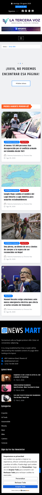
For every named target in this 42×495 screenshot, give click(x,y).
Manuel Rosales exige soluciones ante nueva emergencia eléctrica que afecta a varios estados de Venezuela (21, 302)
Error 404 (12, 47)
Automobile (5, 421)
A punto (4, 413)
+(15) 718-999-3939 (11, 364)
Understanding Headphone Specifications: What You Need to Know (26, 386)
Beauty (4, 426)
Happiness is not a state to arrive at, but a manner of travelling (27, 376)
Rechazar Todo (20, 482)
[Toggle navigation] (21, 38)
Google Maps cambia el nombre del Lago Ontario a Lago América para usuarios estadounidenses (19, 196)
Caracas (4, 443)
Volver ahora (21, 83)
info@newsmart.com (11, 361)
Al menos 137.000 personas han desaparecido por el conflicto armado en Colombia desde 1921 (20, 148)
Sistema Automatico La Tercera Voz (19, 155)
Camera (4, 439)
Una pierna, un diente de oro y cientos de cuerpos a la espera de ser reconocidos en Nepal (20, 249)
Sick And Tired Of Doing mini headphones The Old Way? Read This (27, 396)
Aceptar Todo (20, 487)
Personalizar (20, 478)
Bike (3, 434)
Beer (3, 430)
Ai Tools (4, 417)
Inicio (5, 47)
